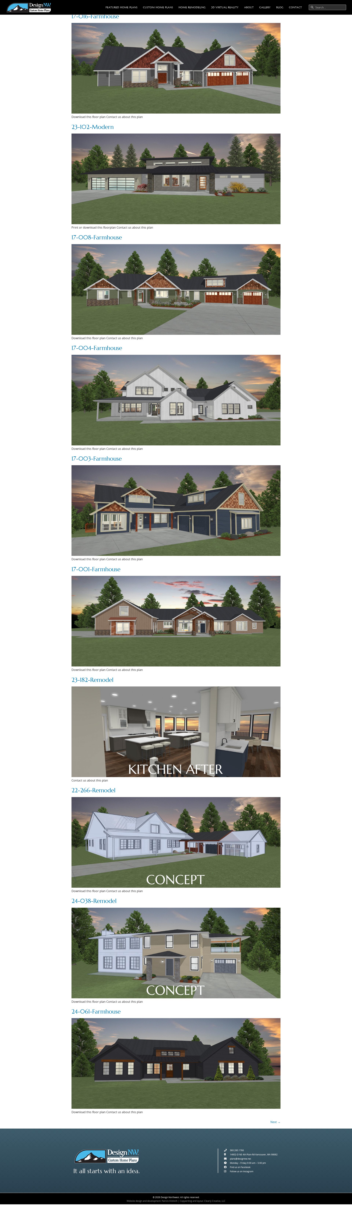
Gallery (265, 7)
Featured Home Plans (122, 7)
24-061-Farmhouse (96, 1011)
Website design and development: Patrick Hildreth (152, 1200)
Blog (279, 7)
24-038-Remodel (94, 901)
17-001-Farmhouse (96, 569)
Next (275, 1122)
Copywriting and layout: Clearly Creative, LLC (202, 1200)
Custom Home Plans (158, 7)
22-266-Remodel (93, 790)
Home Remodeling (192, 7)
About (249, 7)
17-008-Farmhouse (97, 237)
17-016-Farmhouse (95, 16)
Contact (295, 7)
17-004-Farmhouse (97, 348)
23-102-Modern (93, 127)
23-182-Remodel (92, 680)
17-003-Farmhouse (97, 458)
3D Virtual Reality (225, 7)
